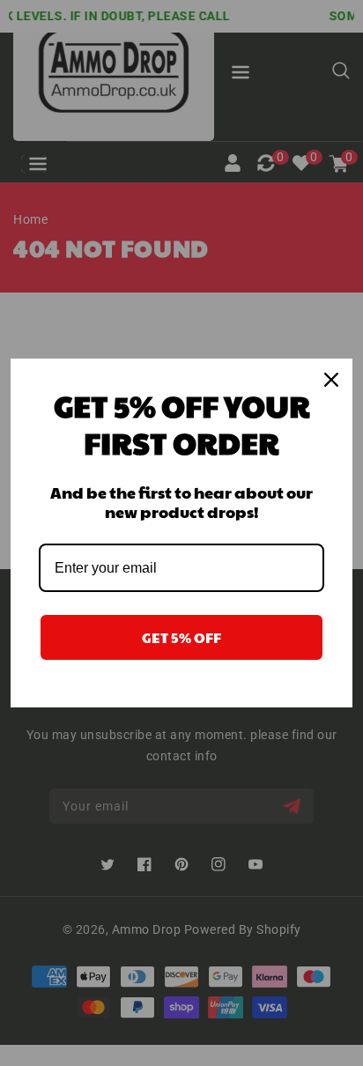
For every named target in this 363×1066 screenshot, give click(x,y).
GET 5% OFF (181, 637)
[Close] (331, 380)
